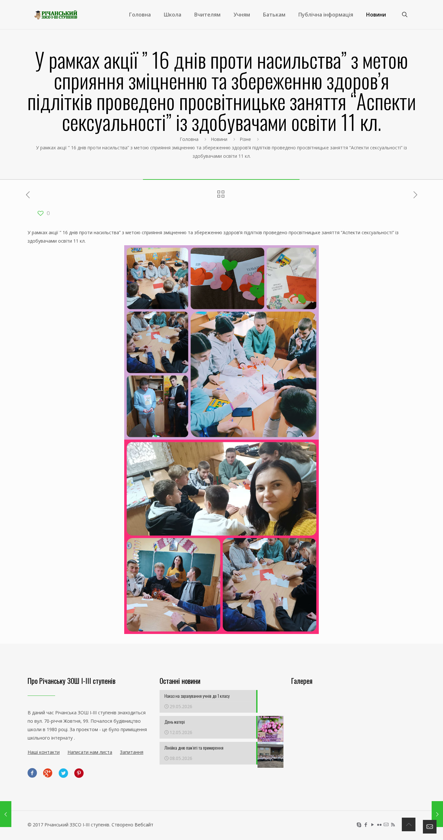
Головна (189, 139)
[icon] (386, 824)
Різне (245, 139)
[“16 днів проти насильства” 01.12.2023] (5, 814)
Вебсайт (144, 825)
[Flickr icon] (379, 824)
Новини (219, 139)
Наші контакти (44, 752)
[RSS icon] (392, 824)
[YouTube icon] (372, 824)
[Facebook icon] (365, 824)
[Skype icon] (358, 824)
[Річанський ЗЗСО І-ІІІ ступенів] (56, 14)
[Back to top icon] (408, 824)
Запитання (131, 752)
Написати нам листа (89, 752)
